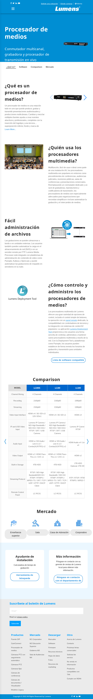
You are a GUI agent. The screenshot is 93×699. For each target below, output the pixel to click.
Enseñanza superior (15, 534)
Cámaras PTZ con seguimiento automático (18, 657)
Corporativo (81, 532)
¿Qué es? (11, 67)
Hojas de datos (54, 656)
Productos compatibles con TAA (73, 671)
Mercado (50, 67)
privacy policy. (22, 617)
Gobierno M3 (35, 650)
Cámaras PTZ (16, 664)
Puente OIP (15, 639)
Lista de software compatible (68, 360)
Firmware (52, 647)
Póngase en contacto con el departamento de (68, 579)
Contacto (70, 643)
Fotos (50, 660)
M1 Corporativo (36, 639)
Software (23, 67)
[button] (85, 97)
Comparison (36, 67)
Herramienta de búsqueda (24, 577)
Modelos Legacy (17, 690)
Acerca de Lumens (74, 639)
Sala (37, 532)
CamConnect (16, 643)
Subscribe (15, 623)
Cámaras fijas (16, 669)
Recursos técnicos (55, 652)
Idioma (79, 4)
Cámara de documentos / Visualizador (16, 683)
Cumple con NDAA (74, 679)
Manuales (52, 639)
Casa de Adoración (59, 532)
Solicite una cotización (49, 4)
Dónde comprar (66, 4)
